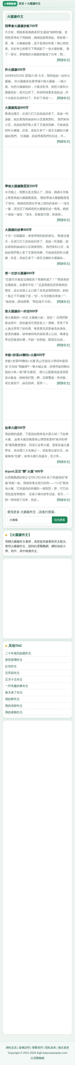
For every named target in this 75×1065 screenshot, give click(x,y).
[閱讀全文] (63, 60)
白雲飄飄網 (37, 1058)
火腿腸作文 (34, 3)
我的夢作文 (12, 699)
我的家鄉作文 (13, 712)
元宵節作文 (12, 672)
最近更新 (63, 1047)
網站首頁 (11, 1047)
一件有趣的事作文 (16, 685)
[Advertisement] (37, 163)
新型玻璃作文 (13, 659)
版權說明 (24, 1047)
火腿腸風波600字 (17, 107)
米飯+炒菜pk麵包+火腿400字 (25, 355)
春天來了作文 (13, 692)
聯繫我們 (37, 1047)
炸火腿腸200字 (15, 69)
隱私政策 (50, 1047)
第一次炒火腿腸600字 (20, 273)
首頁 (21, 3)
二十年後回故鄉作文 (18, 653)
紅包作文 (11, 666)
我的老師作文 (13, 705)
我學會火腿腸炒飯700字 (21, 26)
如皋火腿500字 (15, 427)
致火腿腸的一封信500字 (21, 311)
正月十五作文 (13, 679)
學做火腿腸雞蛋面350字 (21, 186)
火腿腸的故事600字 (18, 229)
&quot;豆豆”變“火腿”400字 (24, 471)
